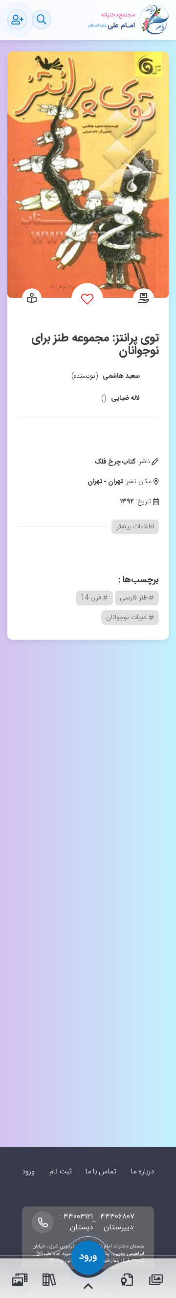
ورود (28, 1172)
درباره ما (142, 1172)
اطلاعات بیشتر (135, 527)
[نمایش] (32, 299)
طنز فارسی (134, 598)
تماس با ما (101, 1172)
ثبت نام (60, 1172)
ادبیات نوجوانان (127, 617)
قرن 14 (91, 598)
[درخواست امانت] (143, 299)
